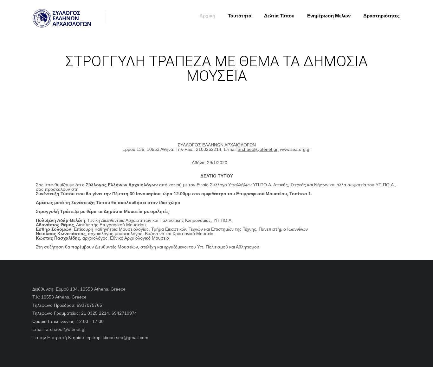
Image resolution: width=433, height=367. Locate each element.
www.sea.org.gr (295, 149)
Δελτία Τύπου (279, 15)
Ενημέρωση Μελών (329, 15)
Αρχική (207, 15)
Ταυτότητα (239, 15)
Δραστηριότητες (381, 15)
